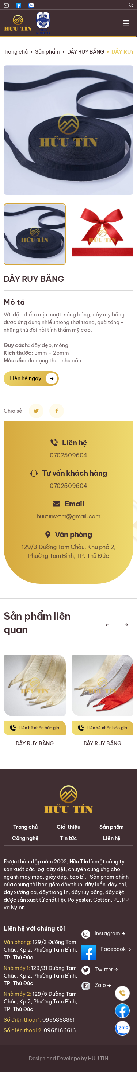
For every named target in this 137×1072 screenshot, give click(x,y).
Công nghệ (25, 838)
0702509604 (68, 455)
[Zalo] (122, 1028)
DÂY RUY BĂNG (85, 51)
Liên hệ (112, 838)
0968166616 (60, 1030)
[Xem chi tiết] (35, 679)
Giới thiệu (68, 827)
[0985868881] (122, 993)
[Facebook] (122, 1010)
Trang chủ (16, 51)
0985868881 (58, 1020)
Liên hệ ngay (25, 378)
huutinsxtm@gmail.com (68, 516)
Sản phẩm (47, 51)
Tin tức (68, 838)
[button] (107, 624)
